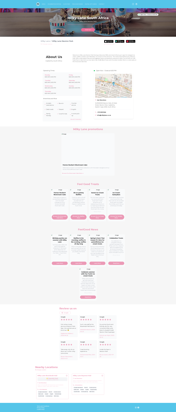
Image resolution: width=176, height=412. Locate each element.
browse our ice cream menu (97, 217)
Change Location (47, 44)
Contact (101, 4)
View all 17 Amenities (75, 119)
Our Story (66, 4)
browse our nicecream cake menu (72, 173)
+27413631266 (101, 112)
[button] (114, 84)
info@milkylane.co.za (104, 115)
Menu (43, 4)
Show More (97, 211)
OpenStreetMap (124, 97)
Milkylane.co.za (110, 44)
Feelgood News (77, 4)
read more (116, 263)
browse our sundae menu (116, 217)
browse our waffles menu (78, 217)
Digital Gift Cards (91, 4)
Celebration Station (54, 4)
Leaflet (118, 97)
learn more (59, 263)
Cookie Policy (40, 409)
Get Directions (101, 100)
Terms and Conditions (43, 406)
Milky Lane (45, 41)
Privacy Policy (41, 407)
